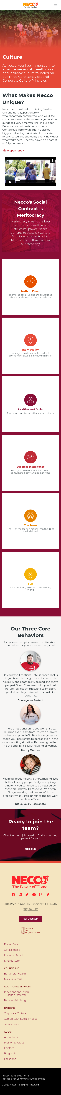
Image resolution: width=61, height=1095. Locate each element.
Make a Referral (13, 979)
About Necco (12, 1037)
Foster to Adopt (13, 955)
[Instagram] (40, 894)
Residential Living (15, 1000)
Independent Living (16, 992)
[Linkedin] (20, 894)
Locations (10, 1059)
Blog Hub (10, 1054)
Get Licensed (30, 919)
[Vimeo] (47, 894)
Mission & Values (14, 1043)
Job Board (30, 849)
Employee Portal (20, 1076)
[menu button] (55, 5)
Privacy (5, 1076)
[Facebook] (13, 894)
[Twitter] (27, 894)
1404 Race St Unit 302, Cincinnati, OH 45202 (30, 904)
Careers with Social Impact (20, 1019)
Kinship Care (12, 961)
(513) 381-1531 (30, 910)
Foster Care (11, 944)
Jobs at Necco (12, 1024)
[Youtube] (34, 894)
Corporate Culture (15, 1013)
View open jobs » (13, 151)
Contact (9, 1048)
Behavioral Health (15, 974)
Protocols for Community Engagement (23, 1079)
